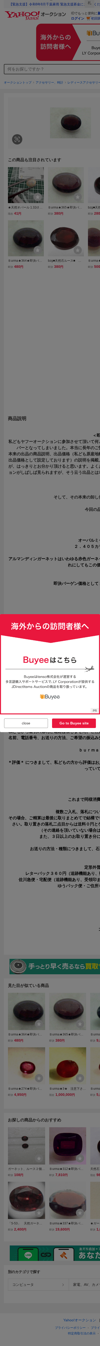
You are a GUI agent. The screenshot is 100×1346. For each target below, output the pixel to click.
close (26, 723)
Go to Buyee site (74, 723)
